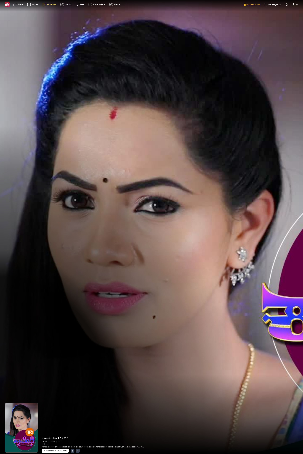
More (142, 447)
